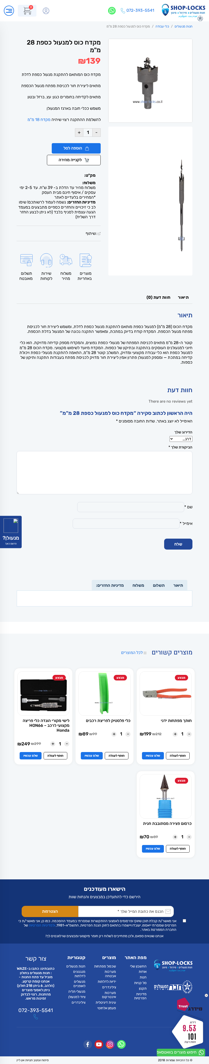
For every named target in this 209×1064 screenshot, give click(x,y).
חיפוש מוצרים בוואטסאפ (177, 1052)
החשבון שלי (138, 966)
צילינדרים (109, 987)
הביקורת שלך (180, 447)
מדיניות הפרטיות (140, 996)
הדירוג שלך (183, 432)
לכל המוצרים (132, 653)
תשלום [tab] (159, 585)
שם (188, 506)
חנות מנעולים (183, 26)
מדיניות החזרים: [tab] (110, 585)
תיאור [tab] (183, 297)
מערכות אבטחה (110, 974)
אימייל (186, 523)
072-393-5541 (35, 1010)
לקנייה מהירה (71, 159)
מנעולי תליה (76, 991)
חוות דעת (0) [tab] (159, 297)
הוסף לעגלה (178, 755)
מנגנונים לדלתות (79, 974)
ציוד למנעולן (76, 997)
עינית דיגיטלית (106, 1002)
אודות (143, 972)
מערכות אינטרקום (109, 994)
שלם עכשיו (153, 755)
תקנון (143, 988)
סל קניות (140, 983)
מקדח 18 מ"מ (39, 119)
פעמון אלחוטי (106, 1008)
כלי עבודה (162, 26)
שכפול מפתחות (105, 966)
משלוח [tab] (138, 585)
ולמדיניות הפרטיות (42, 925)
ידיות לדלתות (107, 981)
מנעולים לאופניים (79, 983)
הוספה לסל (73, 148)
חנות (143, 977)
